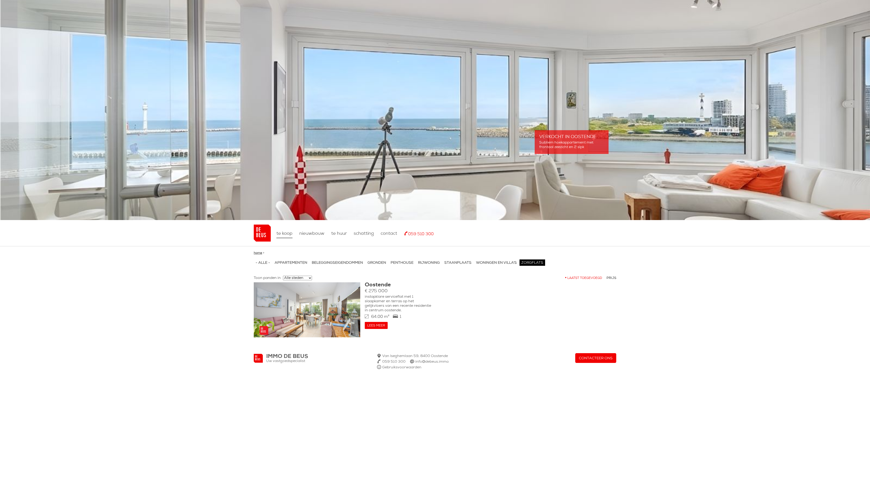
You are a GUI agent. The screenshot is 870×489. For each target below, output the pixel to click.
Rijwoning (429, 263)
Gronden (376, 263)
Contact (389, 233)
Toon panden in (267, 278)
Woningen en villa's (496, 263)
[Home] (262, 233)
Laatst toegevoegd (584, 278)
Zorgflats (532, 263)
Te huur (339, 233)
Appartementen (291, 263)
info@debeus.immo (432, 362)
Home (258, 253)
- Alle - (263, 263)
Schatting (364, 233)
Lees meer (376, 325)
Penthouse (402, 263)
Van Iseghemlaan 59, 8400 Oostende (415, 356)
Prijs (611, 278)
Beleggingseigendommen (337, 263)
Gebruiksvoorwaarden (401, 367)
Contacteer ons (596, 358)
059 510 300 (421, 234)
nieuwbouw (311, 233)
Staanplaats (457, 263)
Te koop (284, 233)
